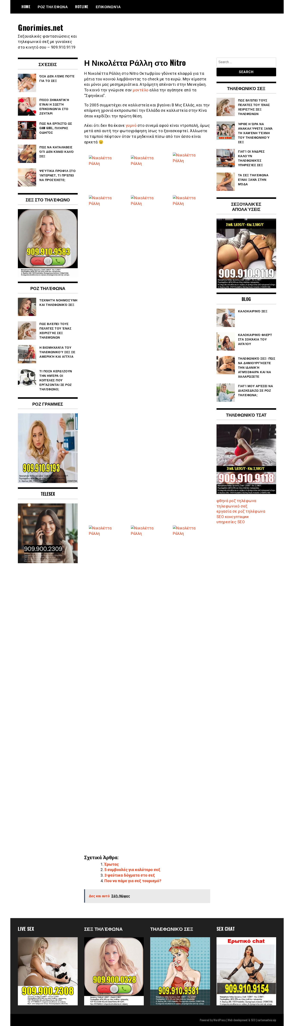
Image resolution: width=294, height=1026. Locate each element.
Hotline (81, 6)
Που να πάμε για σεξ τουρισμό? (132, 881)
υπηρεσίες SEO (231, 522)
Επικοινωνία (108, 6)
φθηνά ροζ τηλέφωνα (236, 500)
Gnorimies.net (40, 27)
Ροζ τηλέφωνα (53, 6)
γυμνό (131, 125)
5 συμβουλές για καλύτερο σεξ (132, 869)
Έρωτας (111, 864)
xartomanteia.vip (266, 1020)
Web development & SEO (241, 1020)
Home (26, 6)
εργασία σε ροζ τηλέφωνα (241, 511)
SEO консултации (233, 516)
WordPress (219, 1020)
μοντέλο (141, 90)
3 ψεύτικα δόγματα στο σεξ (129, 875)
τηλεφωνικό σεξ (232, 506)
